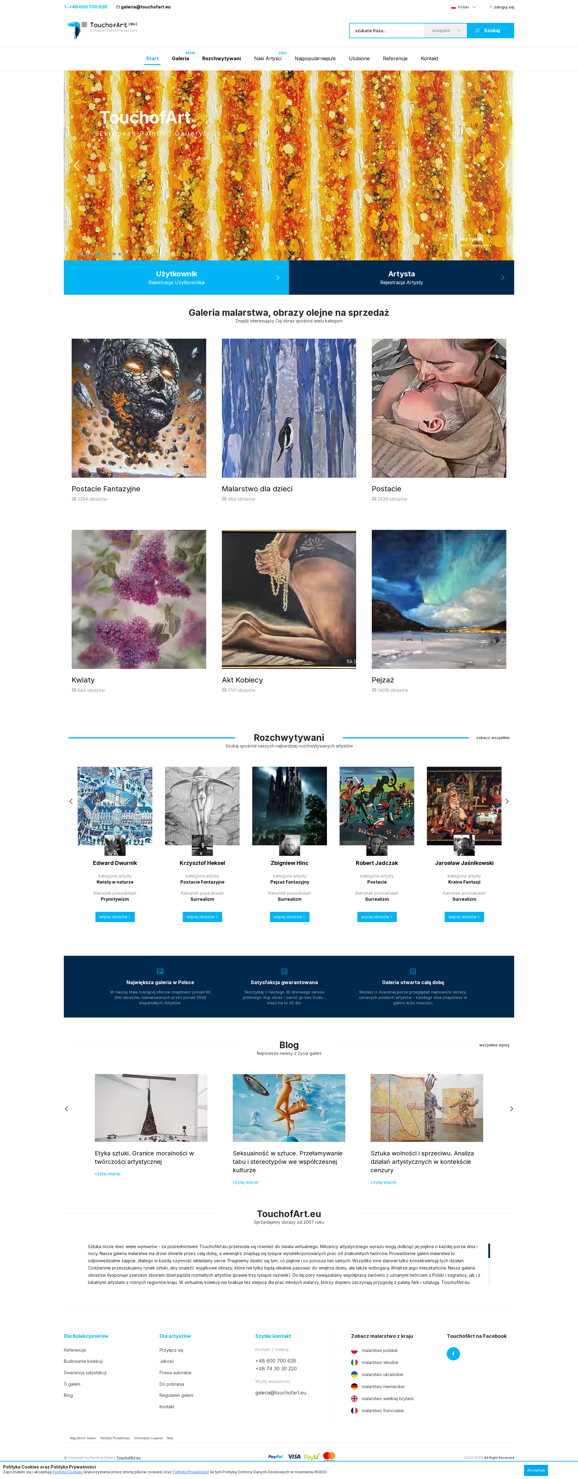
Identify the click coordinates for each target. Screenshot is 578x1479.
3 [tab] (87, 254)
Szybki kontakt (273, 1336)
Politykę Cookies (67, 1472)
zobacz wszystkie (493, 737)
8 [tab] (114, 254)
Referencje (395, 58)
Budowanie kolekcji (83, 1361)
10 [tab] (125, 254)
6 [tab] (103, 254)
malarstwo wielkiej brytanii (388, 1398)
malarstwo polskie (380, 1350)
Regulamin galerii (176, 1395)
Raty (170, 1438)
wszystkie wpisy (494, 1044)
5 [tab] (98, 254)
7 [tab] (108, 254)
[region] (289, 1264)
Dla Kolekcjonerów (86, 1336)
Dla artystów (175, 1336)
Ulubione (359, 58)
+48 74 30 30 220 (276, 1369)
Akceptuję (536, 1470)
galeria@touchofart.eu (146, 6)
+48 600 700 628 (87, 6)
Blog (68, 1395)
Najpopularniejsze (315, 58)
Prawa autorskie (175, 1372)
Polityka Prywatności (115, 1438)
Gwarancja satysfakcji (85, 1372)
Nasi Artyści (267, 58)
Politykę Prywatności (190, 1472)
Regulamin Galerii (83, 1438)
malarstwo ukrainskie (382, 1374)
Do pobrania (172, 1384)
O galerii (72, 1384)
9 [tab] (119, 254)
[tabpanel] (289, 165)
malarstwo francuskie (383, 1410)
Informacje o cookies (148, 1438)
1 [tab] (76, 254)
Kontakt (429, 58)
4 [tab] (92, 254)
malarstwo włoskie (380, 1362)
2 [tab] (81, 254)
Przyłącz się (171, 1350)
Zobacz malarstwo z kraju (382, 1336)
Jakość (167, 1361)
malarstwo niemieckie (383, 1386)
